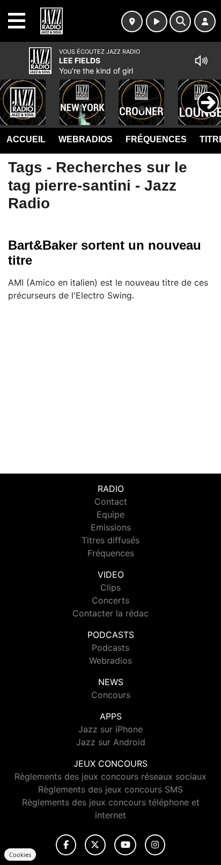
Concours (110, 694)
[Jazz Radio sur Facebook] (66, 844)
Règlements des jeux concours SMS (110, 789)
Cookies (20, 855)
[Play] (14, 94)
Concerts (110, 600)
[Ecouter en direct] (156, 21)
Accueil (26, 139)
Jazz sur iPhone (110, 729)
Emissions (111, 527)
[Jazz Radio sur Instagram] (155, 844)
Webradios (85, 139)
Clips (110, 587)
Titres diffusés (110, 540)
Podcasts (110, 647)
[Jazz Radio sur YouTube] (125, 844)
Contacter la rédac (110, 613)
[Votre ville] (132, 21)
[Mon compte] (205, 21)
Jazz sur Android (110, 742)
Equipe (110, 514)
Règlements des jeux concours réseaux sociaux (110, 776)
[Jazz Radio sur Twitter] (95, 844)
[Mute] (201, 61)
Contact (110, 501)
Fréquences (156, 139)
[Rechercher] (180, 21)
